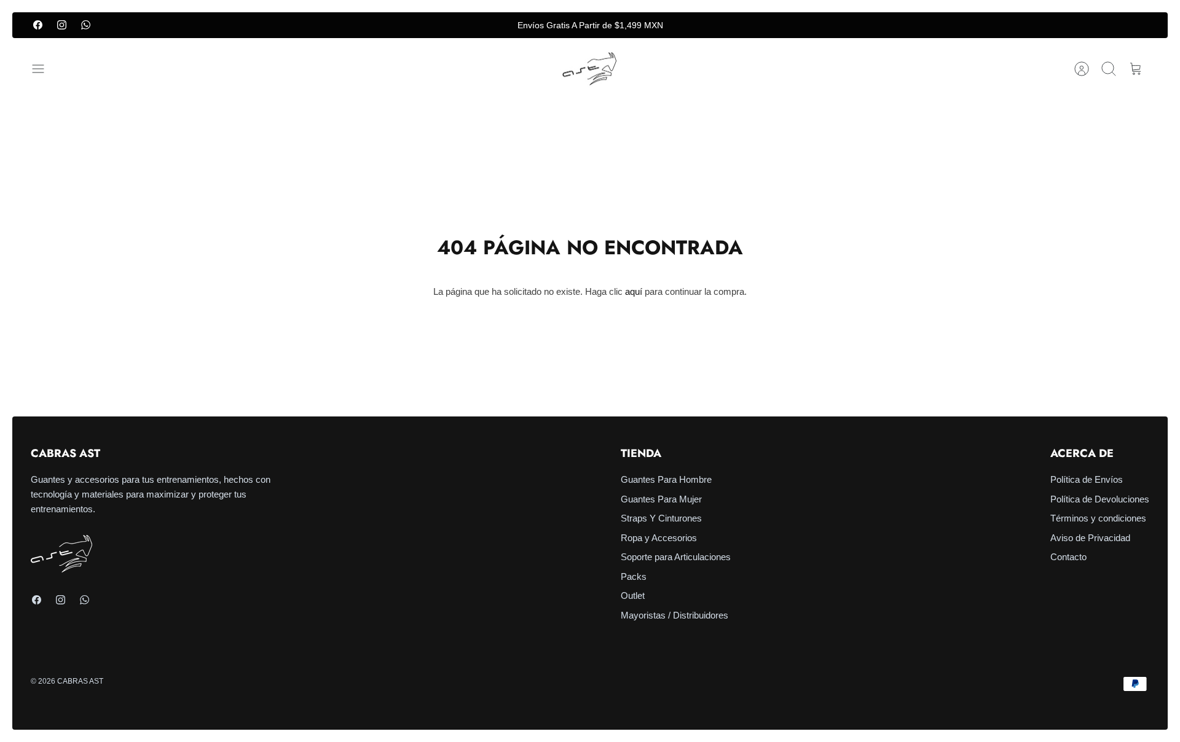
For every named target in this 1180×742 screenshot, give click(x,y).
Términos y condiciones (1098, 518)
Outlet (633, 595)
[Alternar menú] (44, 68)
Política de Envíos (1086, 479)
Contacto (1068, 557)
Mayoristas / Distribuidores (674, 615)
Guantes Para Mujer (661, 499)
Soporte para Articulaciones (676, 557)
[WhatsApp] (86, 25)
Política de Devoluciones (1099, 499)
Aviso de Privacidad (1090, 538)
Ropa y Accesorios (659, 538)
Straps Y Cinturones (661, 518)
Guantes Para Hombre (666, 479)
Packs (634, 576)
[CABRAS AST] (590, 69)
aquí (633, 291)
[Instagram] (62, 25)
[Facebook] (38, 25)
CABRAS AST (80, 681)
